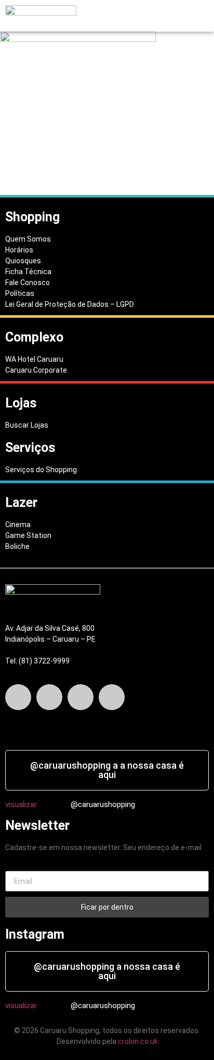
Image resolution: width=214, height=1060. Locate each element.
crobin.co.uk (138, 1041)
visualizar (21, 804)
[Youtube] (112, 697)
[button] (114, 16)
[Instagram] (80, 697)
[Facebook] (18, 697)
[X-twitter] (49, 697)
